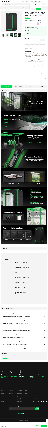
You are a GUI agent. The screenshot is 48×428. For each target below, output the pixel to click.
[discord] (44, 401)
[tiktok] (39, 401)
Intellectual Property (19, 396)
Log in (26, 390)
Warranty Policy (11, 393)
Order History (27, 393)
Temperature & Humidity (4, 399)
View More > (24, 348)
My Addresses (27, 395)
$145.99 (26, 17)
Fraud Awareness (19, 390)
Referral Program (19, 398)
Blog (17, 395)
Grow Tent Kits (3, 390)
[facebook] (36, 401)
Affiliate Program (19, 399)
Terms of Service (19, 393)
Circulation (2, 398)
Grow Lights (2, 395)
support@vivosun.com (36, 398)
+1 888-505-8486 (35, 391)
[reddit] (46, 401)
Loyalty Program (11, 395)
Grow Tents (2, 393)
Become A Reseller (19, 401)
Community (31, 1)
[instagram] (33, 401)
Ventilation (2, 396)
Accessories (2, 401)
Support (23, 1)
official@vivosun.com (36, 390)
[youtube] (41, 401)
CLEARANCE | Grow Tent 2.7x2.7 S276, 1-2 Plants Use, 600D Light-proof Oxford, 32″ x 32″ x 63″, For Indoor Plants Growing (35, 14)
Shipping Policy (11, 390)
